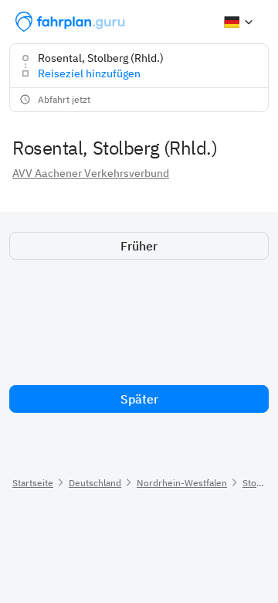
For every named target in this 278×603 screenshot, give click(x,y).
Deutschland (95, 483)
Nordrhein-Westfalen (182, 483)
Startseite (32, 483)
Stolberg (260, 483)
